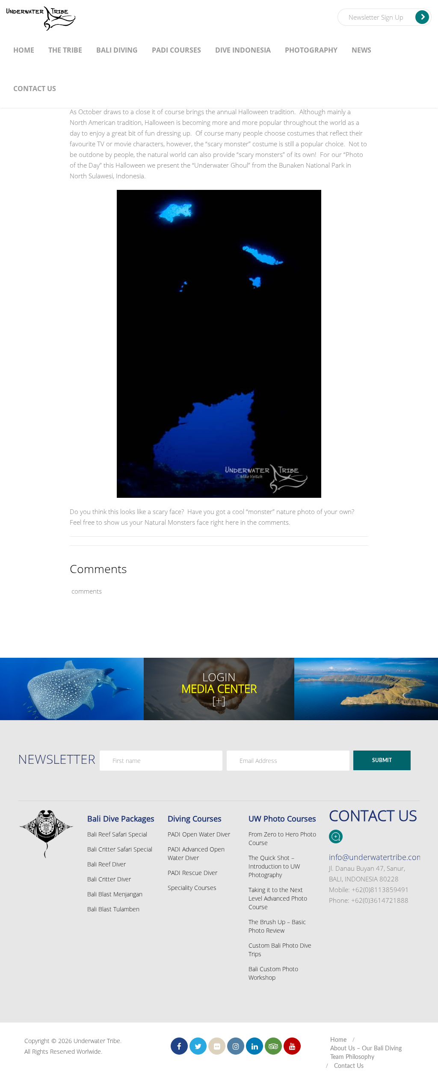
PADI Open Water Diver (199, 834)
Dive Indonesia (243, 50)
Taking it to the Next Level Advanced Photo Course (278, 898)
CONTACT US (373, 815)
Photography (311, 50)
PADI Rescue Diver (192, 873)
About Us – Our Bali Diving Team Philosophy (366, 1053)
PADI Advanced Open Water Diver (196, 853)
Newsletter (56, 759)
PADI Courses (176, 50)
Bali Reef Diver (106, 864)
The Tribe (65, 50)
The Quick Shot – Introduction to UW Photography (274, 866)
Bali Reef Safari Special (117, 834)
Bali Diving (117, 50)
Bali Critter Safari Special (119, 849)
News (361, 50)
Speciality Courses (192, 888)
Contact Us (34, 88)
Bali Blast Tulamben (113, 909)
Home (23, 50)
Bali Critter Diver (109, 879)
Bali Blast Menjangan (114, 894)
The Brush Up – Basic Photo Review (277, 926)
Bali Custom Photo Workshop (273, 973)
